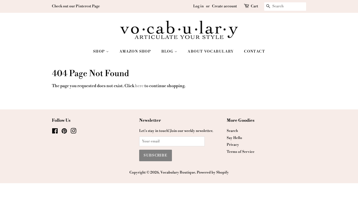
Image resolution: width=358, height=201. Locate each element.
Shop (99, 51)
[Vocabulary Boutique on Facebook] (55, 132)
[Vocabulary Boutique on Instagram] (73, 132)
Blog (168, 51)
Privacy (233, 144)
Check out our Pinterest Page (76, 6)
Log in (198, 6)
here (139, 85)
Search (232, 131)
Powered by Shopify (213, 172)
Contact (254, 51)
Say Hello (234, 138)
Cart (254, 6)
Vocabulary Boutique (177, 172)
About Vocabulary (211, 51)
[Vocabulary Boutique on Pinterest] (64, 132)
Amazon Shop (135, 51)
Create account (224, 6)
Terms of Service (240, 151)
